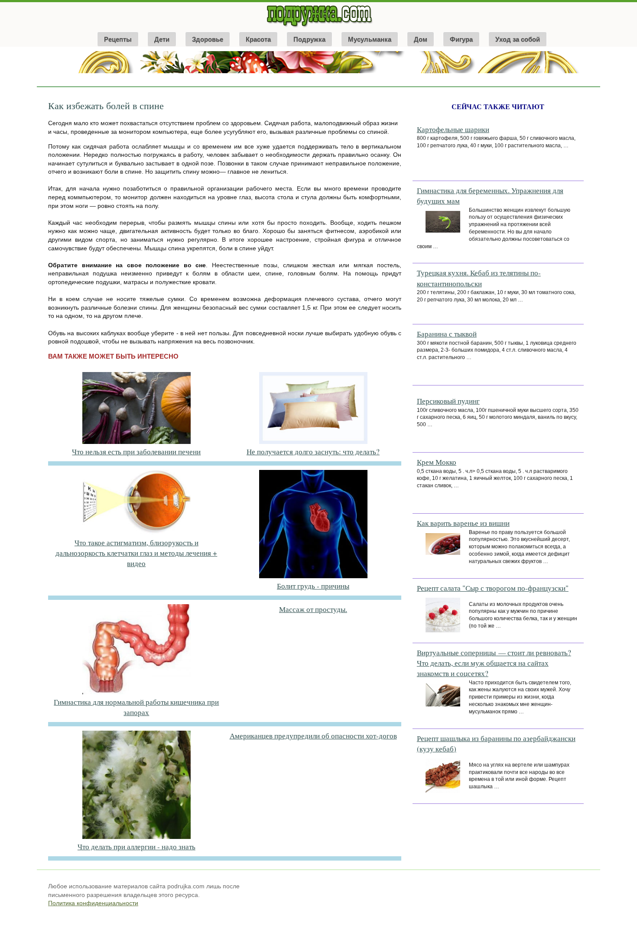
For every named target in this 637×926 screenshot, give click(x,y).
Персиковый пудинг (448, 401)
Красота (258, 39)
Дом (420, 39)
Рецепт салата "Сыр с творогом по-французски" (493, 588)
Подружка (309, 39)
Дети (161, 39)
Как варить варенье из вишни (463, 523)
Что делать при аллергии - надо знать (136, 847)
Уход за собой (517, 39)
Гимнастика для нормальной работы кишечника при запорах (136, 707)
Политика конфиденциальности (93, 903)
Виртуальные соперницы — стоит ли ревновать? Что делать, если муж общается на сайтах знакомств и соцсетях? (494, 663)
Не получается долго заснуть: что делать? (313, 452)
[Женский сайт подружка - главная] (318, 26)
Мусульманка (369, 39)
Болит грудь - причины (313, 586)
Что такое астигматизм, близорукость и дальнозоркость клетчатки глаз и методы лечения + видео (136, 553)
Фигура (461, 39)
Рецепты (118, 39)
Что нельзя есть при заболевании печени (136, 452)
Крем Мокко (436, 462)
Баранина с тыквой (447, 334)
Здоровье (207, 39)
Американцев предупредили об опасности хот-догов (313, 736)
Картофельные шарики (453, 129)
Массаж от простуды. (313, 609)
